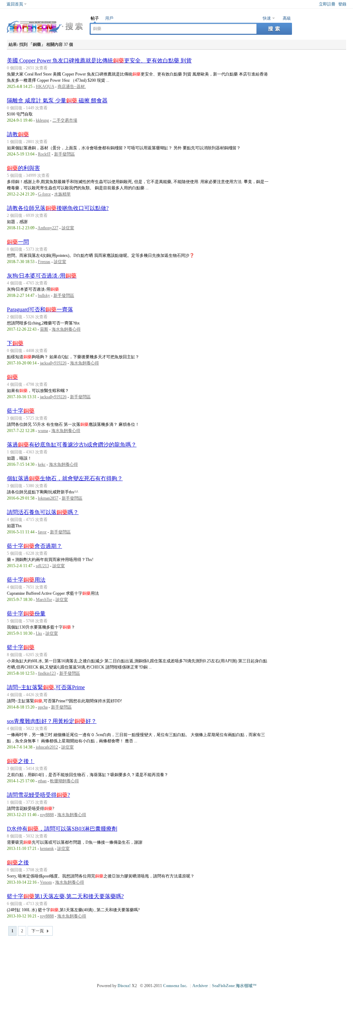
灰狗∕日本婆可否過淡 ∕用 (42, 276)
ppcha (43, 707)
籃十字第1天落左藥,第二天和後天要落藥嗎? (65, 896)
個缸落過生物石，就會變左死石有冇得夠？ (65, 478)
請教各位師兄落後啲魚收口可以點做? (58, 208)
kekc (42, 464)
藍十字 (20, 411)
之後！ (20, 761)
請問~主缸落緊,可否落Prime (46, 687)
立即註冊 (327, 4)
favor (42, 532)
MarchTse (44, 599)
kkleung (42, 120)
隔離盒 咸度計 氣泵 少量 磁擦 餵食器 (57, 100)
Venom (46, 882)
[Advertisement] (178, 956)
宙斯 (44, 329)
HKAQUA (45, 86)
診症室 (68, 227)
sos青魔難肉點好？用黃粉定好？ (52, 721)
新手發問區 (64, 154)
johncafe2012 (47, 747)
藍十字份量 (26, 613)
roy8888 (47, 814)
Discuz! (124, 985)
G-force (44, 194)
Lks (39, 633)
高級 (287, 18)
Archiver (200, 985)
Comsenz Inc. (175, 985)
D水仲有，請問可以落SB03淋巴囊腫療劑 (62, 829)
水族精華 (62, 194)
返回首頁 (15, 4)
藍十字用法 (26, 580)
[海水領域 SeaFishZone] (45, 34)
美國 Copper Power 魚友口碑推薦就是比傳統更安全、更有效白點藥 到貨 (99, 60)
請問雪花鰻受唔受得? (38, 795)
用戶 (109, 18)
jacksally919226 (53, 363)
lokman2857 (48, 498)
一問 (18, 242)
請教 (18, 134)
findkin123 (47, 673)
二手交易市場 (64, 120)
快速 (267, 18)
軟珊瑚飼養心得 (64, 781)
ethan (42, 781)
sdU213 (42, 565)
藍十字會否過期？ (34, 546)
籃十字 (20, 647)
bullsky (44, 295)
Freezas (44, 261)
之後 (18, 862)
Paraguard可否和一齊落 (40, 309)
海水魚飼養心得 (66, 329)
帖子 (95, 18)
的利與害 (23, 168)
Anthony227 (48, 227)
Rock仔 (44, 154)
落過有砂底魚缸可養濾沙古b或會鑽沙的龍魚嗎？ (72, 445)
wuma (43, 430)
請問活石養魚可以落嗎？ (43, 512)
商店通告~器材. (72, 86)
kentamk (47, 848)
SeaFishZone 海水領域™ (234, 985)
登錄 (342, 4)
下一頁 (37, 930)
